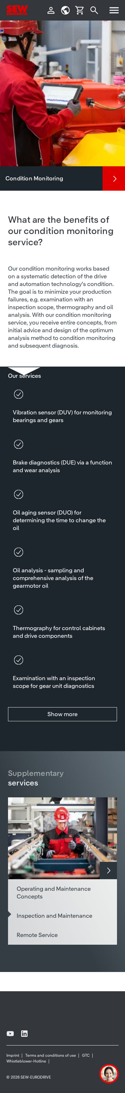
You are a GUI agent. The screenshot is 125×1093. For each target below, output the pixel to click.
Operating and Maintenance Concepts (54, 892)
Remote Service (37, 935)
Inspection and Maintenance (54, 915)
